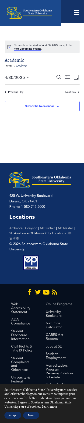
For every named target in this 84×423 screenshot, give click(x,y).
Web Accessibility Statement (20, 308)
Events (8, 66)
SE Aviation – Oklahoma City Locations (37, 233)
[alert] (42, 47)
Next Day (70, 92)
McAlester (65, 228)
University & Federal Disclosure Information (20, 383)
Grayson (31, 228)
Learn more (49, 406)
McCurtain (47, 228)
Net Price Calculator (54, 325)
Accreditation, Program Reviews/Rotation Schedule (59, 371)
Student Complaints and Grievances (20, 364)
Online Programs (59, 304)
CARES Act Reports (54, 336)
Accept (13, 415)
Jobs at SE (54, 346)
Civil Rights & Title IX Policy (21, 348)
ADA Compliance (20, 321)
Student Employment (56, 355)
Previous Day (16, 92)
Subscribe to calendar (39, 106)
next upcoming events (27, 48)
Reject (31, 415)
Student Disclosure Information (20, 335)
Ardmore (16, 228)
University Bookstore (54, 313)
